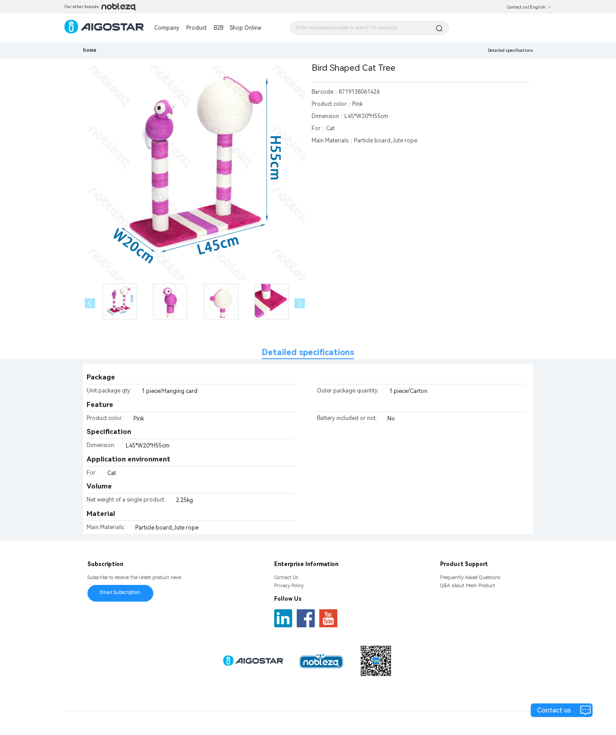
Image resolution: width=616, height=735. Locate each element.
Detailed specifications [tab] (308, 352)
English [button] (538, 7)
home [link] (90, 50)
